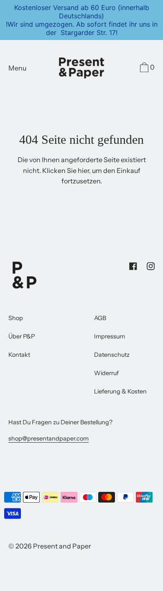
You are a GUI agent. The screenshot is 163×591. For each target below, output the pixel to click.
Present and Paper (62, 546)
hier (83, 170)
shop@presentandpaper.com (48, 438)
